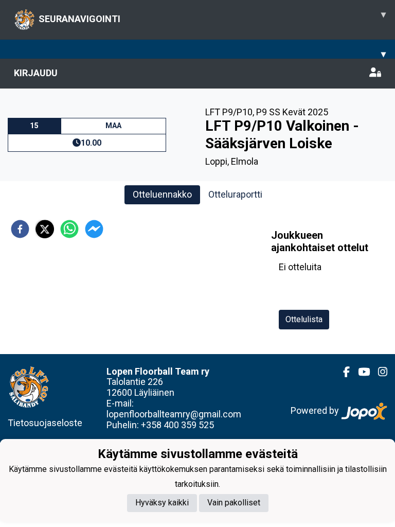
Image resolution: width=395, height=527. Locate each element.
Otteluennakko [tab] (162, 194)
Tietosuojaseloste (45, 422)
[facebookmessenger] (94, 229)
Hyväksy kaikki (162, 502)
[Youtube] (360, 372)
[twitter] (44, 229)
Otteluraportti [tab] (235, 194)
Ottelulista (303, 319)
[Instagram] (378, 372)
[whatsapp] (69, 229)
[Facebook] (342, 372)
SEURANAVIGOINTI (212, 16)
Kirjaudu (36, 72)
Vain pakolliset (233, 502)
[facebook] (20, 229)
